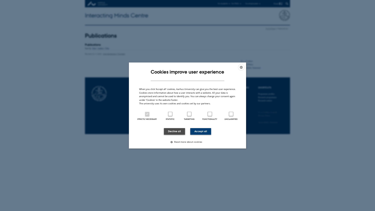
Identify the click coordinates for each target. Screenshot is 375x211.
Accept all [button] (200, 131)
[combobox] (241, 67)
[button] (187, 142)
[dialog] (187, 105)
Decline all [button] (174, 131)
